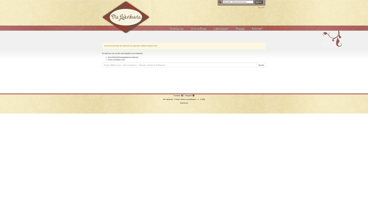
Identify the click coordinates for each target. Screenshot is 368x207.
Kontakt (257, 28)
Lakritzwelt (221, 28)
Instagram (188, 95)
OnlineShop (198, 28)
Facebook (177, 95)
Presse (240, 28)
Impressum (184, 103)
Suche (261, 65)
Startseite (261, 7)
